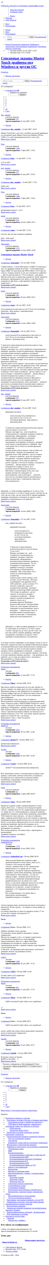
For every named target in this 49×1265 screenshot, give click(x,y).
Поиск (7, 30)
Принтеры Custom (17, 1177)
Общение (10, 1218)
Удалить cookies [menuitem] (11, 1251)
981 (17, 673)
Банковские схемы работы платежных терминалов (28, 1143)
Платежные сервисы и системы (17, 1118)
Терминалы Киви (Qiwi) (19, 1130)
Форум (19, 1247)
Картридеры (13, 1169)
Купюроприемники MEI (19, 1157)
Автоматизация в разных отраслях (18, 1204)
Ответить (4, 72)
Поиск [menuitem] (12, 16)
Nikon (3, 669)
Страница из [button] (12, 90)
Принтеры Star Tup (17, 1182)
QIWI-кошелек (15, 1128)
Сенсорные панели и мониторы (20, 1184)
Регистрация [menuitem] (10, 26)
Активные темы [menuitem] (16, 12)
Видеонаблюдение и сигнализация (21, 1196)
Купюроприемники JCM (19, 1163)
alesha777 (4, 726)
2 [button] (5, 99)
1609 (18, 961)
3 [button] (5, 101)
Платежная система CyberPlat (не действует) (25, 1122)
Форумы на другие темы (15, 1216)
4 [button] (5, 103)
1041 (18, 754)
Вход (7, 32)
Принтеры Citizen (16, 1179)
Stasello (3, 1039)
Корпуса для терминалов (17, 1167)
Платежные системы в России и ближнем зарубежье (27, 1120)
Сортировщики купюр (17, 1186)
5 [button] (5, 105)
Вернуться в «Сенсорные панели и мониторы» (19, 1110)
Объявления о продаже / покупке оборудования (25, 1202)
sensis (3, 216)
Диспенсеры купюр (15, 1149)
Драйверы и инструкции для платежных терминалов (27, 1147)
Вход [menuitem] (7, 24)
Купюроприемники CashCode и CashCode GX (27, 1155)
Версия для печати (12, 76)
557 (17, 119)
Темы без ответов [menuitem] (17, 10)
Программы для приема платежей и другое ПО (25, 1200)
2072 (18, 730)
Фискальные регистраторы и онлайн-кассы (25, 1190)
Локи (3, 788)
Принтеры (12, 1175)
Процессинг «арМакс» (17, 1220)
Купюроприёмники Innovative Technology (26, 1159)
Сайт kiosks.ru (10, 20)
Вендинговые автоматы (16, 1206)
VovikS (3, 750)
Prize (3, 144)
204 (17, 220)
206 (17, 1043)
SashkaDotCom (6, 842)
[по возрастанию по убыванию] (35, 1066)
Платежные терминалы (14, 1134)
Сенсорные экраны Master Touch (17, 254)
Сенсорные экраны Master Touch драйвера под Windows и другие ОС (22, 62)
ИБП (10, 1151)
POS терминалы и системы (17, 1214)
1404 (18, 148)
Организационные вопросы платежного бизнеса (26, 1137)
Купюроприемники (15, 1153)
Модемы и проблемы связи (18, 1171)
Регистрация (10, 34)
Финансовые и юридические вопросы (21, 1145)
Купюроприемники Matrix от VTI (23, 1165)
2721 (18, 248)
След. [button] (7, 111)
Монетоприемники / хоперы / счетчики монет (26, 1173)
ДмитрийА (5, 244)
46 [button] (6, 109)
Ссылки (40, 6)
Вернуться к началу (8, 139)
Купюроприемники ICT (19, 1161)
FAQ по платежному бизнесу (19, 1139)
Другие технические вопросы (19, 1198)
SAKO (3, 957)
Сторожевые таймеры (16, 1188)
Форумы (8, 18)
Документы (12, 1141)
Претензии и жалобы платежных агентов (23, 1132)
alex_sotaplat (5, 115)
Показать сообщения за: (12, 1064)
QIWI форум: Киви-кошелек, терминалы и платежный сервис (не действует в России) (23, 1125)
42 (17, 792)
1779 (18, 846)
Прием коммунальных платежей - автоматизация (26, 1212)
